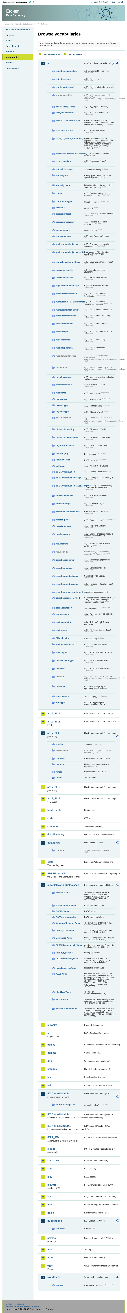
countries (60, 758)
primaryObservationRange (68, 478)
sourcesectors (62, 614)
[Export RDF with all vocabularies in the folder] (117, 63)
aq (48, 63)
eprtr (50, 862)
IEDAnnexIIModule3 (59, 1114)
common (52, 826)
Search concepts (75, 54)
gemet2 (51, 1052)
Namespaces (12, 68)
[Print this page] (102, 2)
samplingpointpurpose (67, 584)
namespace (61, 399)
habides (52, 1069)
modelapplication (64, 348)
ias (49, 1077)
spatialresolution (64, 622)
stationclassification (65, 644)
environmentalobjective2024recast (69, 252)
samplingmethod (64, 568)
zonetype (60, 702)
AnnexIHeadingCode (65, 1104)
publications (54, 1221)
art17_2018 (53, 798)
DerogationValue (64, 938)
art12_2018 (53, 721)
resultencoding (63, 534)
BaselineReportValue (66, 905)
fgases (51, 1044)
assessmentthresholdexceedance (69, 154)
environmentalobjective (67, 244)
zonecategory (62, 696)
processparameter (64, 495)
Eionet (18, 24)
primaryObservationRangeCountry (69, 486)
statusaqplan (62, 652)
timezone (60, 686)
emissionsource (63, 236)
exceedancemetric (64, 270)
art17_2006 (53, 733)
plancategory (62, 453)
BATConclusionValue (66, 917)
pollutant (60, 466)
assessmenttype (63, 161)
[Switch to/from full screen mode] (106, 2)
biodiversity (54, 810)
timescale (60, 668)
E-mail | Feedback (15, 1304)
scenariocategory (64, 608)
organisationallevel (65, 445)
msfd (50, 1204)
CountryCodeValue (65, 930)
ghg (49, 1061)
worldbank (53, 1277)
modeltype (61, 393)
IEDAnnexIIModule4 (59, 1126)
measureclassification (66, 294)
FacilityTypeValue (64, 953)
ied (49, 1085)
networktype (62, 405)
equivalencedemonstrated (68, 262)
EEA (18, 2)
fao (49, 1033)
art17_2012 (53, 787)
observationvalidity (65, 429)
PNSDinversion (63, 460)
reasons (60, 772)
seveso (51, 1238)
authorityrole (62, 175)
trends (59, 777)
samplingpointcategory (67, 576)
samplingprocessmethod (68, 598)
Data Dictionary (29, 24)
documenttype (63, 230)
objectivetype (62, 411)
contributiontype (64, 201)
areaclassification (64, 130)
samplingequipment (65, 560)
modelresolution (64, 385)
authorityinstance (64, 169)
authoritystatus (63, 185)
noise (50, 1212)
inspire (51, 1149)
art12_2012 (53, 713)
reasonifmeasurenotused (68, 512)
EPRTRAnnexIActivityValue (69, 945)
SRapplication (62, 638)
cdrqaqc (60, 193)
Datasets (10, 35)
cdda (50, 818)
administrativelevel (65, 87)
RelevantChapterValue (66, 1008)
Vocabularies (12, 57)
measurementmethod (66, 316)
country (59, 1285)
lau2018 (52, 1185)
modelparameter (64, 377)
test (49, 1249)
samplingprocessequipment (69, 592)
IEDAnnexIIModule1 (59, 1093)
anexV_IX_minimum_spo (68, 121)
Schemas (10, 51)
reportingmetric (63, 526)
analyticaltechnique (65, 112)
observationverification (67, 437)
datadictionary (55, 834)
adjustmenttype (63, 79)
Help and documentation (18, 29)
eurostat (52, 1025)
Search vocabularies (51, 54)
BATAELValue (62, 911)
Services (10, 62)
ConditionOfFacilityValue (68, 923)
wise (50, 1265)
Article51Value (63, 892)
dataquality (53, 842)
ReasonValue (62, 999)
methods (60, 764)
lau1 (49, 1168)
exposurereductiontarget (67, 285)
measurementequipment (67, 310)
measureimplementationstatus (69, 302)
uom (50, 1257)
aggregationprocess (65, 107)
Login (96, 2)
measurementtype (64, 323)
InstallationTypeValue (66, 968)
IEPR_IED (53, 1137)
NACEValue (61, 974)
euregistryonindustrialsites (63, 885)
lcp (49, 1196)
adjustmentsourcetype (66, 71)
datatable (60, 208)
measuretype (62, 332)
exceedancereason (65, 277)
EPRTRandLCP (56, 873)
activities (60, 744)
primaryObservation (65, 472)
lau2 (49, 1176)
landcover (53, 1160)
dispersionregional (65, 222)
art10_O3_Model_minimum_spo (69, 138)
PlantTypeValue (63, 992)
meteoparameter (63, 340)
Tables (9, 40)
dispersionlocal (63, 214)
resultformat (62, 544)
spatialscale (61, 630)
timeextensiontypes (65, 660)
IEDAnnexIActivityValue (67, 959)
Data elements (13, 46)
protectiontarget (63, 503)
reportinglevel (62, 520)
